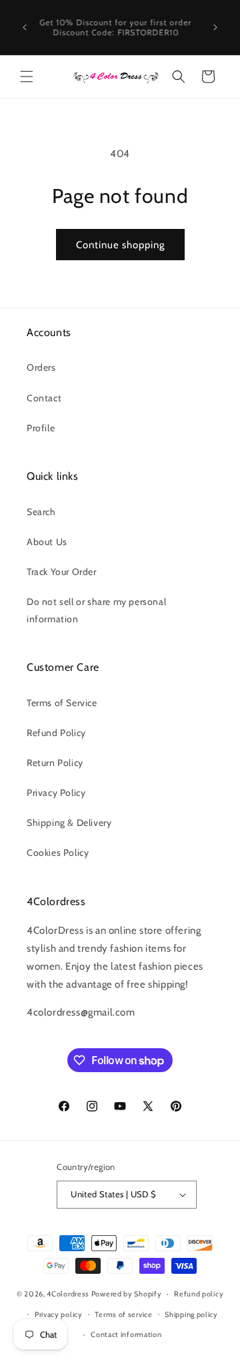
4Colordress (68, 1293)
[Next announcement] (215, 27)
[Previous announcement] (24, 27)
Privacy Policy (56, 793)
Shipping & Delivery (69, 823)
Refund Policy (56, 733)
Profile (41, 428)
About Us (47, 542)
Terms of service (123, 1314)
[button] (26, 76)
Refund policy (198, 1293)
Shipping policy (191, 1314)
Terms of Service (62, 703)
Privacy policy (59, 1314)
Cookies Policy (58, 853)
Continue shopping (120, 245)
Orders (41, 367)
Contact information (126, 1334)
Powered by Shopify (126, 1293)
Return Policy (55, 763)
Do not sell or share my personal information (96, 610)
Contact (44, 398)
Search (41, 512)
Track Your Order (62, 572)
